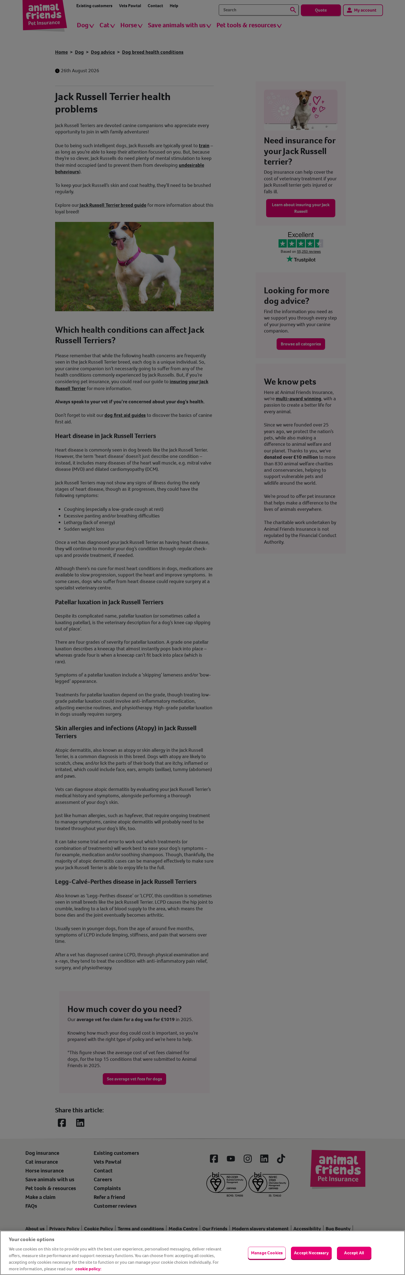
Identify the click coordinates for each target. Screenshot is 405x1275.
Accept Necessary (311, 1253)
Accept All (354, 1253)
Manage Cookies (267, 1253)
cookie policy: (88, 1269)
